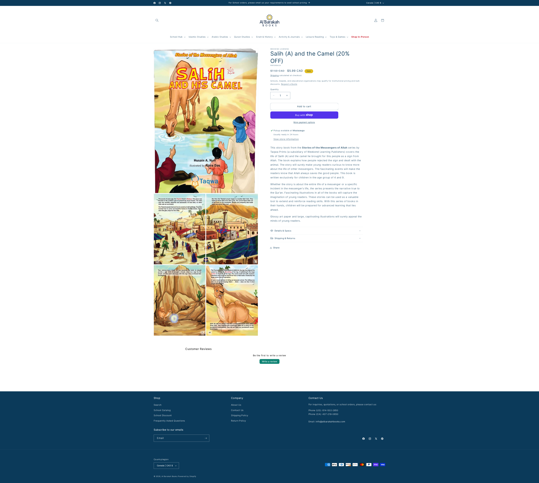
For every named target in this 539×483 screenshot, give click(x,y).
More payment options (304, 122)
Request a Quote (289, 84)
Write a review (269, 361)
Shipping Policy (239, 415)
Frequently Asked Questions (169, 420)
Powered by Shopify (187, 476)
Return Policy (238, 420)
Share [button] (276, 247)
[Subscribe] (205, 438)
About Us (236, 405)
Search (158, 405)
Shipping (274, 75)
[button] (157, 20)
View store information (286, 139)
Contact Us (237, 410)
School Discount (163, 415)
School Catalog (162, 410)
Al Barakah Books (169, 476)
